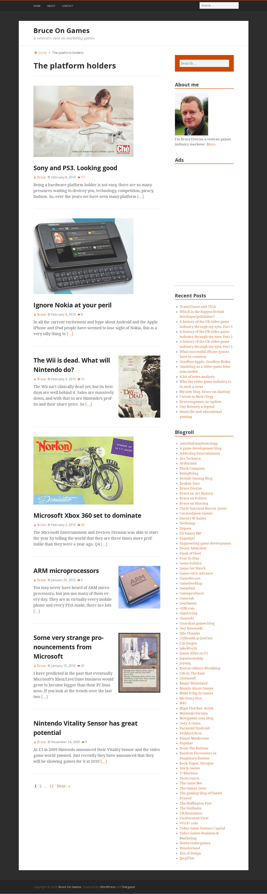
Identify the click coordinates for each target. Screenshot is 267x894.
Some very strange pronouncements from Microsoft (68, 646)
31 (83, 379)
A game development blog (200, 448)
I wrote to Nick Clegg (196, 397)
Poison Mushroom (194, 738)
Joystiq (185, 663)
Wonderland (190, 848)
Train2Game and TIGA (198, 307)
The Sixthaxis (191, 808)
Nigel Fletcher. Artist (196, 708)
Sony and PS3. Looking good (75, 168)
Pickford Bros (191, 733)
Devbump (187, 523)
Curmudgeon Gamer (196, 513)
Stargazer (128, 887)
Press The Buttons (194, 748)
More (211, 144)
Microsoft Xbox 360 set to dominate (87, 515)
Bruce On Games (61, 30)
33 (83, 525)
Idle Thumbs (190, 633)
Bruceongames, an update (200, 402)
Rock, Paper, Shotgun (197, 763)
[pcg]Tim (187, 858)
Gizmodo (187, 618)
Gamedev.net (190, 578)
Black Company (192, 468)
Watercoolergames (195, 843)
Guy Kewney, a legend (197, 406)
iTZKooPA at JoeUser (196, 638)
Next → (63, 786)
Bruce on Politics (193, 498)
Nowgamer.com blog (196, 718)
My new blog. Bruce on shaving (205, 392)
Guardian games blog (197, 623)
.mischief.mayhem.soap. (199, 443)
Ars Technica (190, 458)
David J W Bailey (193, 518)
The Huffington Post (195, 803)
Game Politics (191, 563)
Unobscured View (194, 818)
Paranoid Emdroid (195, 728)
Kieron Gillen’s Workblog (200, 668)
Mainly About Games (196, 688)
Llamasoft (188, 678)
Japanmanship (191, 658)
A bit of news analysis (197, 377)
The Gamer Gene (193, 788)
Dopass (185, 528)
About (51, 6)
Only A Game (190, 723)
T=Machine (189, 773)
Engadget (187, 538)
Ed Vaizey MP (190, 533)
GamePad (187, 588)
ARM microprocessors (66, 570)
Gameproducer (192, 593)
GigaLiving (188, 613)
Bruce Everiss (191, 488)
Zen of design (190, 853)
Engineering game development (205, 543)
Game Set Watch (193, 568)
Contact (67, 6)
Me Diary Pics (191, 698)
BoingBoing (189, 473)
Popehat (186, 743)
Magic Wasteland (194, 683)
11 (51, 786)
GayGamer (188, 603)
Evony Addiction (193, 548)
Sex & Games (190, 768)
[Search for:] (219, 5)
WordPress (108, 887)
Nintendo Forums (194, 713)
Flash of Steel (190, 553)
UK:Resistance (191, 813)
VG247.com (189, 823)
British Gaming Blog (196, 478)
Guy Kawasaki (191, 628)
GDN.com (187, 608)
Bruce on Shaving (194, 503)
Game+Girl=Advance (196, 573)
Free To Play (189, 558)
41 (82, 666)
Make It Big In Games (196, 693)
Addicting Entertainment (200, 453)
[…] (140, 196)
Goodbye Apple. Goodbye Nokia (205, 362)
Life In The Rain (192, 673)
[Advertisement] (204, 227)
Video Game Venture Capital (202, 828)
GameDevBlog (191, 583)
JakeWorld (188, 648)
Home (37, 6)
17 (83, 177)
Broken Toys (190, 483)
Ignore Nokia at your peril (72, 305)
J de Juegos (188, 643)
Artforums (188, 463)
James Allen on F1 (194, 653)
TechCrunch (189, 778)
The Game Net (191, 783)
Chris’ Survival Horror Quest (203, 508)
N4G (183, 703)
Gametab (187, 598)
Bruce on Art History (196, 493)
